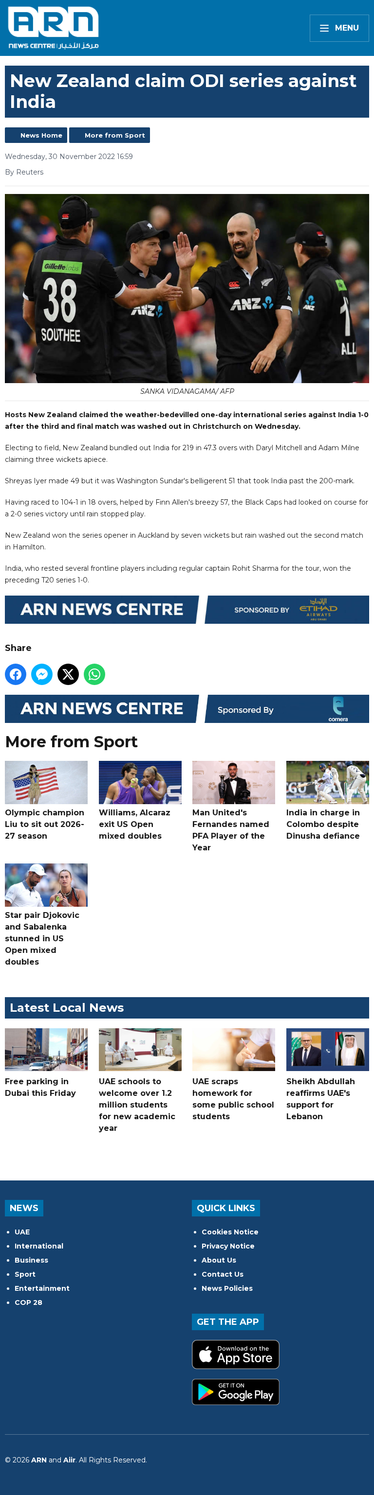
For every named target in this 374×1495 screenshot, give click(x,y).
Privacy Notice (228, 1246)
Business (31, 1260)
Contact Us (222, 1274)
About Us (219, 1260)
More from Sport (115, 135)
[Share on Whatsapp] (94, 674)
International (39, 1246)
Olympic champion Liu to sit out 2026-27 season (44, 824)
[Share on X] (68, 674)
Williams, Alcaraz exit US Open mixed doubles (134, 824)
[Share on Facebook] (15, 674)
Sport (25, 1274)
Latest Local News (67, 1008)
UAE (22, 1232)
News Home (41, 135)
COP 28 (28, 1302)
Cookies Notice (230, 1232)
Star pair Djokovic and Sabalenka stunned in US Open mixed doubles (42, 939)
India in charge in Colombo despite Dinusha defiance (323, 824)
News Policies (227, 1288)
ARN (39, 1460)
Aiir (69, 1460)
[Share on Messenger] (42, 674)
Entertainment (42, 1288)
